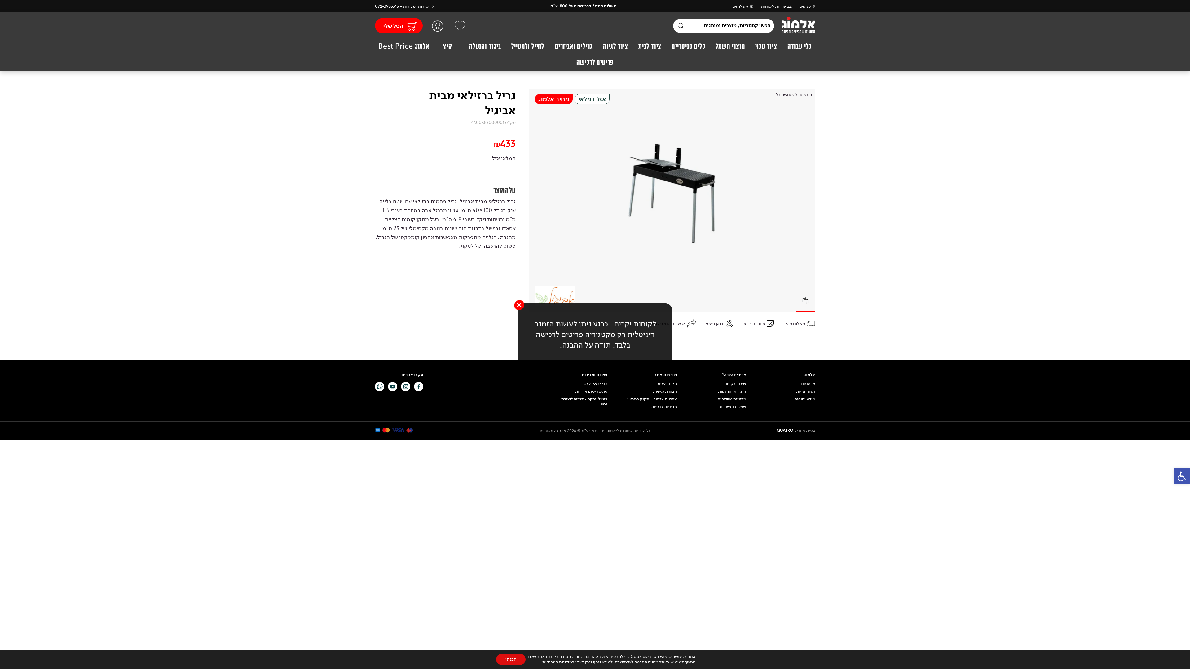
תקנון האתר (666, 384)
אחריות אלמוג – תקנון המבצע (652, 399)
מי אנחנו (808, 384)
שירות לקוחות (773, 6)
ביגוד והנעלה (485, 46)
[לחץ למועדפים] (460, 25)
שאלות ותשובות (733, 406)
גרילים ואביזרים (574, 46)
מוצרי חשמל (730, 46)
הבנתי (510, 659)
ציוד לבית (649, 46)
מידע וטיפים (805, 399)
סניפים (805, 6)
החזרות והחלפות (732, 391)
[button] (1182, 476)
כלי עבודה (799, 46)
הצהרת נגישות (665, 391)
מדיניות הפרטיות (557, 662)
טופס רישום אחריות (591, 391)
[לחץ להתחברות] (437, 26)
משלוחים (740, 6)
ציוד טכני (766, 46)
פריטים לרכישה (595, 62)
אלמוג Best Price (404, 46)
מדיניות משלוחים (732, 399)
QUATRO (785, 430)
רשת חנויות (805, 391)
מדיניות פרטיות (664, 406)
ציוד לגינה (615, 46)
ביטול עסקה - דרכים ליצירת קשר (584, 401)
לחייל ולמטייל (527, 46)
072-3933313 (595, 384)
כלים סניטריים (688, 46)
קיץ (447, 46)
